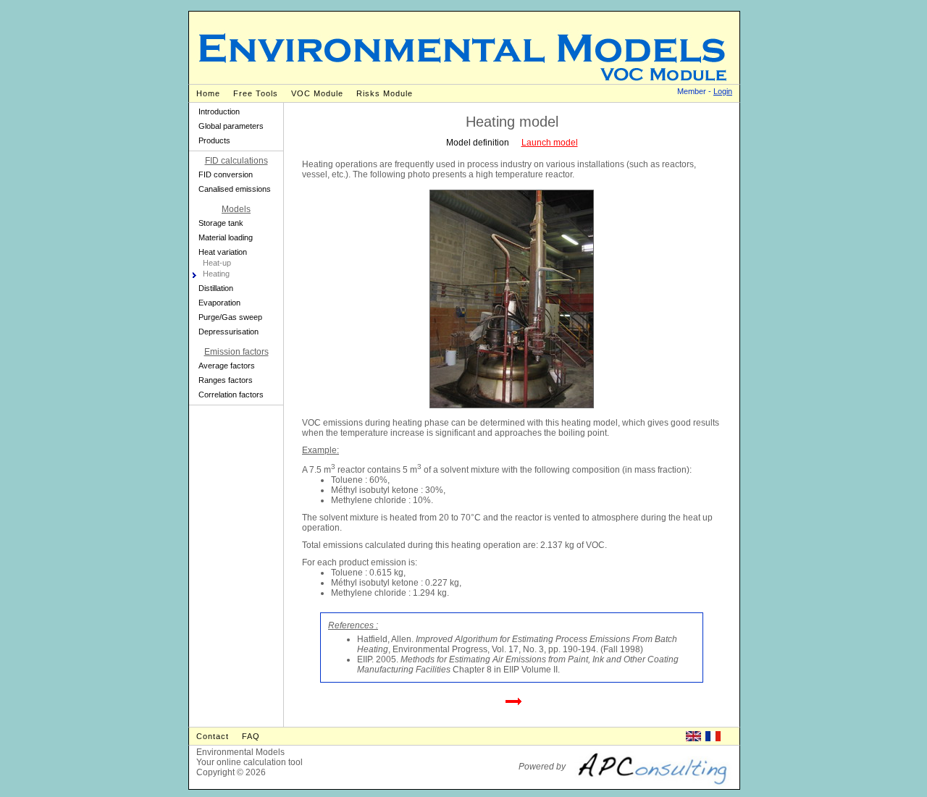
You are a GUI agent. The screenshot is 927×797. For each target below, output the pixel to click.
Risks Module (384, 93)
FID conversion (225, 174)
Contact (212, 736)
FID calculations (236, 161)
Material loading (225, 237)
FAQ (251, 736)
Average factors (226, 365)
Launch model (549, 143)
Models (236, 209)
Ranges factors (225, 380)
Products (214, 140)
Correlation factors (231, 394)
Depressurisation (228, 331)
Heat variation (222, 252)
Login (722, 91)
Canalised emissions (234, 189)
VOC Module (317, 93)
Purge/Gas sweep (230, 317)
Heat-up (217, 262)
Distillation (215, 288)
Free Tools (255, 93)
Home (208, 93)
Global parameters (231, 126)
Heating (216, 273)
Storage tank (220, 223)
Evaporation (219, 302)
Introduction (219, 111)
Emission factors (236, 352)
